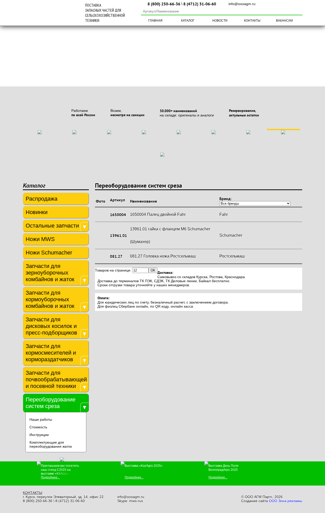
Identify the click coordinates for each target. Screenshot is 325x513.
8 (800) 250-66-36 (164, 3)
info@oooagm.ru (242, 4)
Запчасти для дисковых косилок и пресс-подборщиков (51, 326)
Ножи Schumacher (49, 252)
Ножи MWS (40, 239)
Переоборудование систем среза (50, 402)
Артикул (117, 199)
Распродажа (41, 198)
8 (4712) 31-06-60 (199, 3)
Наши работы (40, 419)
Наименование (143, 201)
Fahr (223, 214)
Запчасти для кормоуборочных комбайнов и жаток (50, 299)
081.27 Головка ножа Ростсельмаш (163, 256)
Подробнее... (50, 477)
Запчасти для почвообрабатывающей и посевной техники (56, 379)
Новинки (36, 212)
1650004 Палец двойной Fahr (158, 214)
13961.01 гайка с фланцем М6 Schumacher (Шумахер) (170, 235)
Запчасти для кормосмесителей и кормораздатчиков (51, 353)
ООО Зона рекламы (285, 501)
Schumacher (230, 235)
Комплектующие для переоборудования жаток (50, 444)
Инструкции (39, 435)
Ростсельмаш (232, 256)
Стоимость (38, 427)
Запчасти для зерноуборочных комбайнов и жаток (50, 272)
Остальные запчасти (52, 225)
